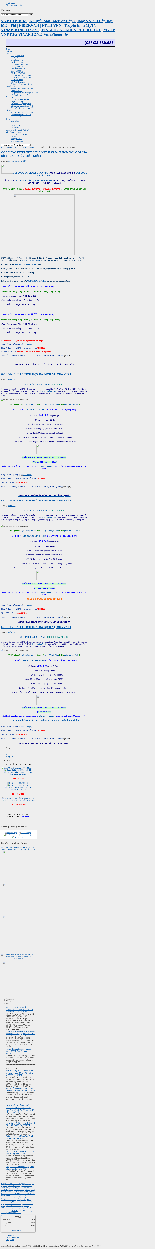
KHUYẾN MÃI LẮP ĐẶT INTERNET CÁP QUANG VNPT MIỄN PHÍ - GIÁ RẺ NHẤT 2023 (19, 1009)
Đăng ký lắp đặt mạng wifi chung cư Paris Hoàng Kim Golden (20, 1152)
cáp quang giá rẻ (20, 1186)
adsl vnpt (12, 1184)
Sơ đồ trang (10, 3)
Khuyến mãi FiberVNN (17, 161)
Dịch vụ (13, 147)
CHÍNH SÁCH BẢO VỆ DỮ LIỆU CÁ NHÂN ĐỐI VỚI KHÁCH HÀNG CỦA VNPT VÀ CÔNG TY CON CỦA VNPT (20, 1108)
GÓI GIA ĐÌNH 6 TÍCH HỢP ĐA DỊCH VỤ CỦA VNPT (36, 500)
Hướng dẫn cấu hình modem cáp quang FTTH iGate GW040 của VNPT (18, 1051)
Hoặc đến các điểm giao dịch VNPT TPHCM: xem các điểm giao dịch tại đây (31, 355)
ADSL (7, 1184)
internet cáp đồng (14, 1198)
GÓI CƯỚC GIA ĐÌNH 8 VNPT (37, 384)
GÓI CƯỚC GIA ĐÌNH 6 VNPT (37, 511)
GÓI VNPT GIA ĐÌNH (31, 260)
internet (18, 1194)
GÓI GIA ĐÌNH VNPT (36, 281)
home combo (11, 1194)
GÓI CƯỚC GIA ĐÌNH (35, 410)
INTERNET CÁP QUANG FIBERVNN (33, 180)
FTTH (6, 1190)
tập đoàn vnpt (26, 1206)
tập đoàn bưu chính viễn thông (14, 1206)
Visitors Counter (18, 1230)
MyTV (12, 1202)
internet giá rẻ (23, 1198)
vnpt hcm (20, 1211)
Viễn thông (12, 379)
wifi (20, 1213)
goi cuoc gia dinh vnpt (25, 1190)
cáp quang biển (30, 1184)
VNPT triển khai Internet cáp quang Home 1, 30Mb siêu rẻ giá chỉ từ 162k (20, 1089)
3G (2, 1184)
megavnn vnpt (5, 1202)
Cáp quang (22, 1184)
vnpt (15, 1210)
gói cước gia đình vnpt (23, 1191)
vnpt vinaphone (13, 1213)
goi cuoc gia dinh (13, 1190)
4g (4, 1184)
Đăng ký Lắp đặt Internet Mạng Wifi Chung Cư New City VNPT (20, 1168)
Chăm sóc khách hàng (14, 5)
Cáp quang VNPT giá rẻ (13, 1188)
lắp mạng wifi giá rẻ (17, 1200)
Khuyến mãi (8, 1200)
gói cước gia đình (29, 404)
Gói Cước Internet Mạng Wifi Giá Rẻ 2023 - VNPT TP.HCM (20, 1137)
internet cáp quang (46, 466)
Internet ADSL (25, 1194)
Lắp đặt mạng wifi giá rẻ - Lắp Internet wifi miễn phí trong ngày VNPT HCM (20, 1032)
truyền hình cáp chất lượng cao (17, 1204)
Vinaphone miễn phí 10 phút (18, 1208)
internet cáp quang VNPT (25, 264)
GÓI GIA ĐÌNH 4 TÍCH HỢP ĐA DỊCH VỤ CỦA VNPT (36, 627)
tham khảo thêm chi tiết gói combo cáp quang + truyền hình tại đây (44, 720)
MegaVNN (27, 1200)
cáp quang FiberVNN (8, 1186)
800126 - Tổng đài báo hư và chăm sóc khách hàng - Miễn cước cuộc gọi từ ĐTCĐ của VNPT (20, 1073)
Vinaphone (5, 1208)
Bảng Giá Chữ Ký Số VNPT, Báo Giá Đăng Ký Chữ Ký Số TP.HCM (20, 1124)
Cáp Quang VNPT (13, 1237)
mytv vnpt (18, 1202)
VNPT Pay (26, 1211)
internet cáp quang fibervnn (17, 1196)
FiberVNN (24, 1188)
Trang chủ (5, 147)
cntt (17, 1184)
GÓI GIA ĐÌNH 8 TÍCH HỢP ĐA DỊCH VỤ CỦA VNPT (36, 374)
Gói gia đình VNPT (49, 391)
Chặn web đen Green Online (29, 147)
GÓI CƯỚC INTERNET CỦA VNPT (30, 173)
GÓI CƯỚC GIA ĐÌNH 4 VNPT (32, 637)
